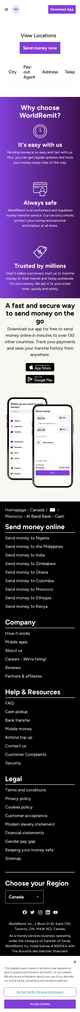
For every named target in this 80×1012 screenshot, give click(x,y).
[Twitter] (32, 912)
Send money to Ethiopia (28, 597)
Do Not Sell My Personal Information (40, 992)
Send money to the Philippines (34, 546)
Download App (62, 9)
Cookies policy (19, 807)
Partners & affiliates (23, 676)
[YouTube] (55, 912)
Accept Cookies (40, 1004)
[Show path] (52, 510)
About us (13, 650)
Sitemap (13, 858)
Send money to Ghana (26, 572)
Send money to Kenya (26, 606)
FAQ (9, 703)
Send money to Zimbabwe (30, 563)
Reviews (13, 667)
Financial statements (24, 832)
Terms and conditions (25, 789)
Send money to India (25, 555)
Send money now (40, 47)
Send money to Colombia (29, 580)
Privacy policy (18, 798)
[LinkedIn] (48, 912)
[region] (40, 984)
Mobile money (18, 728)
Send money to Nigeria (27, 537)
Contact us (15, 745)
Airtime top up (18, 737)
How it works (17, 633)
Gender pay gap (20, 841)
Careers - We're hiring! (26, 659)
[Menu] (6, 9)
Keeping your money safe (29, 849)
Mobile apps (16, 641)
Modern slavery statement (30, 824)
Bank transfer (17, 720)
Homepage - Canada (24, 509)
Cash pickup (16, 711)
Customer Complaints (25, 754)
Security (13, 763)
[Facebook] (25, 912)
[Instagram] (40, 912)
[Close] (75, 962)
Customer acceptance (26, 815)
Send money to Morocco (29, 589)
